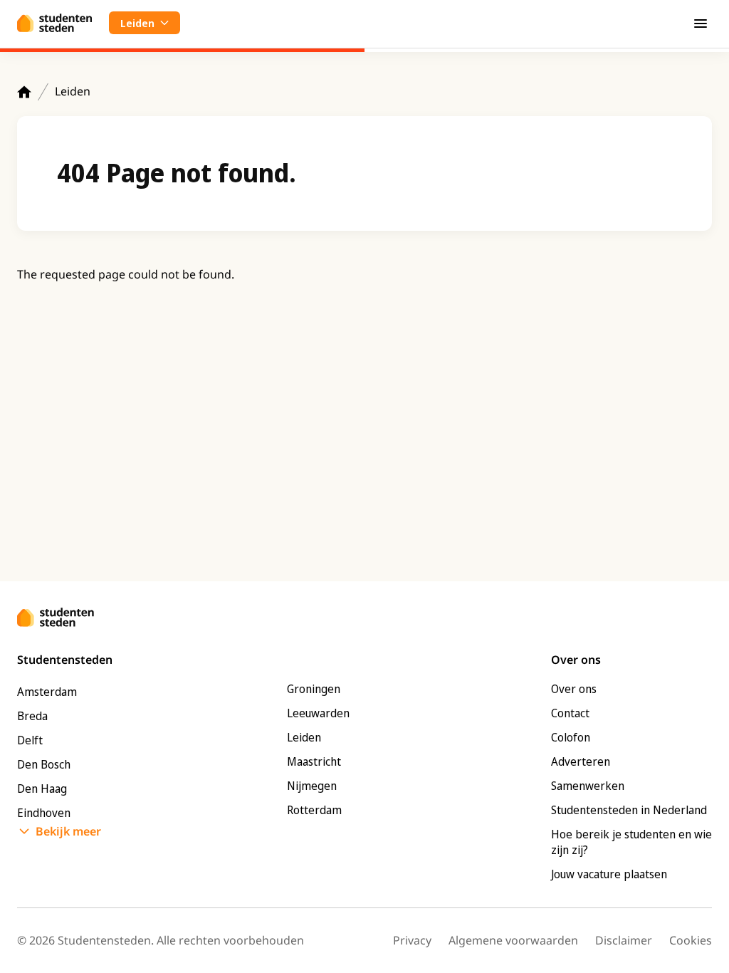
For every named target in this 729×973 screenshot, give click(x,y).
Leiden (72, 91)
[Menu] (700, 22)
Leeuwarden (318, 713)
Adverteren (580, 761)
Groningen (313, 689)
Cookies (690, 940)
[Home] (24, 92)
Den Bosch (43, 764)
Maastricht (314, 761)
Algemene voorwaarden (513, 940)
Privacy (412, 940)
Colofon (570, 737)
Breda (32, 716)
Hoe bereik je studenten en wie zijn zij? (631, 842)
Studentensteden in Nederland (629, 810)
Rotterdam (314, 810)
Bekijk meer (68, 831)
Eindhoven (43, 813)
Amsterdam (47, 691)
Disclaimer (623, 940)
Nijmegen (312, 786)
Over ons (574, 689)
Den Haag (42, 788)
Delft (30, 740)
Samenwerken (587, 786)
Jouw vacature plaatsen (609, 874)
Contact (570, 713)
